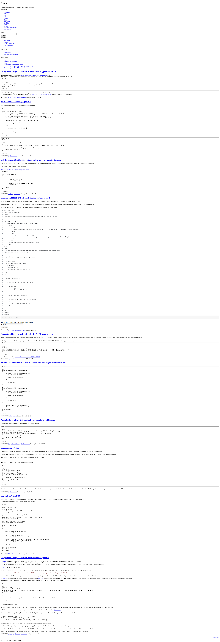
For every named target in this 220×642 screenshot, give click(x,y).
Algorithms (7, 12)
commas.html (5, 317)
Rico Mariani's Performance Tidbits (13, 64)
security (13, 359)
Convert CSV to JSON (10, 496)
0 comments (23, 97)
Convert (4, 567)
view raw (216, 317)
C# (5, 15)
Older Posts (216, 637)
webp (18, 97)
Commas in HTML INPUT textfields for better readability (26, 198)
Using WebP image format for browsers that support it (34, 75)
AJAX (6, 13)
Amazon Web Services (10, 27)
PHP (5, 24)
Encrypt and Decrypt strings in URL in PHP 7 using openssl (27, 334)
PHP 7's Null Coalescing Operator (16, 101)
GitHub (19, 317)
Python (6, 26)
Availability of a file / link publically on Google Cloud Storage (28, 420)
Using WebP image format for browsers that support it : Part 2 (28, 71)
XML (5, 63)
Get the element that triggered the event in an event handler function (31, 160)
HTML (6, 18)
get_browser (4, 578)
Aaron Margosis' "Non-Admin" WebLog (15, 67)
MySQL (6, 23)
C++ (5, 16)
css (8, 634)
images (14, 97)
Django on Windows (9, 43)
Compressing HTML (10, 448)
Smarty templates (8, 45)
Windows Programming (10, 61)
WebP (4, 561)
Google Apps (7, 29)
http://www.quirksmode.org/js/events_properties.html (15, 169)
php (9, 156)
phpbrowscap (57, 610)
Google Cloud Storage (14, 444)
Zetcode (6, 46)
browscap (40, 578)
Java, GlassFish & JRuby (11, 54)
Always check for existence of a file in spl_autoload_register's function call (33, 363)
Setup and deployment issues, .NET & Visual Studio (18, 66)
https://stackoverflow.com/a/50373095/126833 (27, 357)
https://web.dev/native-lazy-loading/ (41, 94)
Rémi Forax (7, 52)
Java (5, 20)
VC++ (6, 60)
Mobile (6, 42)
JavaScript (7, 21)
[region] (110, 263)
